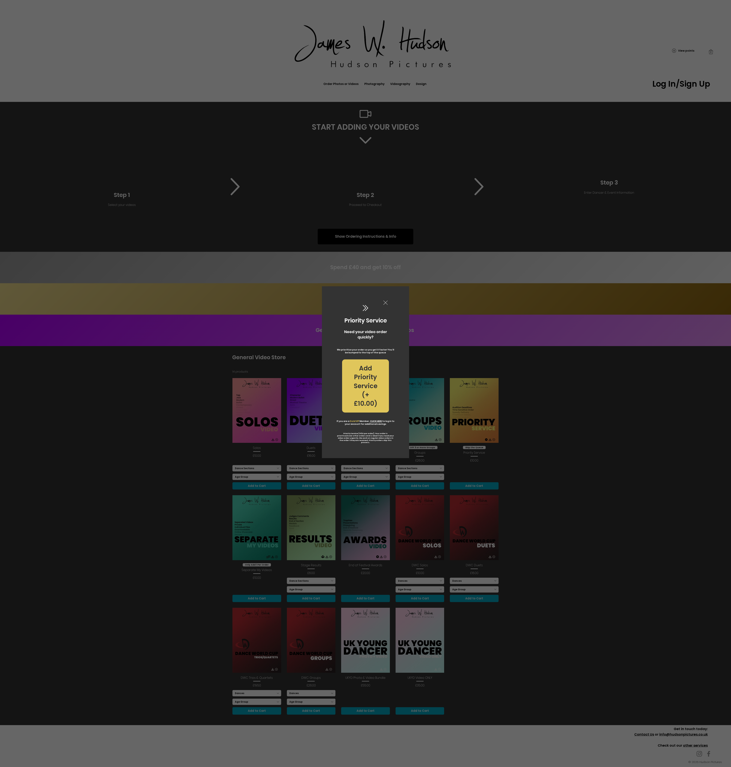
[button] (385, 303)
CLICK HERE (376, 421)
